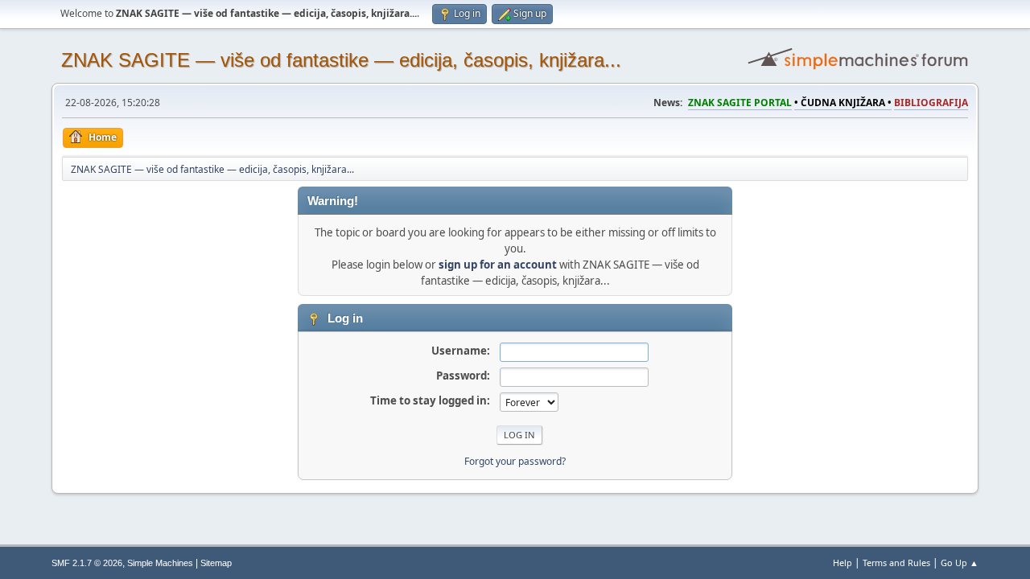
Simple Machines (160, 563)
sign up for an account (498, 264)
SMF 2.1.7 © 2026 (87, 563)
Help (842, 562)
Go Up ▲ (959, 562)
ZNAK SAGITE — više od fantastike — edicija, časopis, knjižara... (341, 60)
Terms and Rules (896, 562)
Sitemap (216, 563)
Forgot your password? (515, 461)
